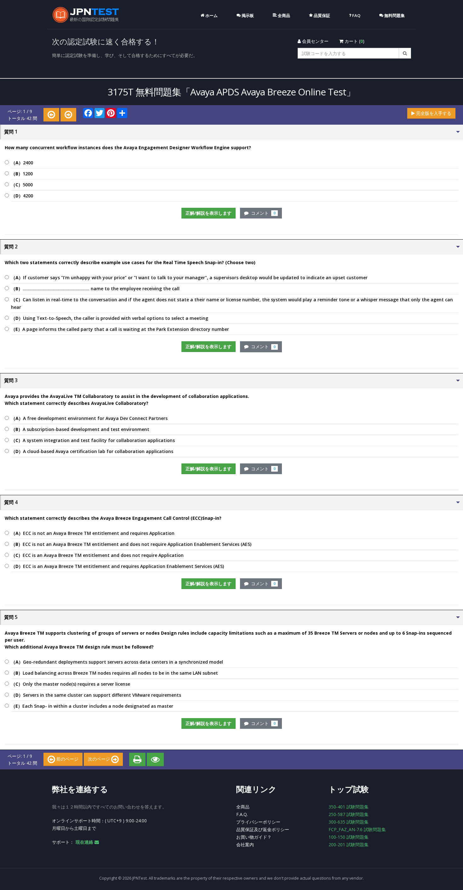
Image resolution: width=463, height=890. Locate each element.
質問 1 (11, 131)
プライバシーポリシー (258, 822)
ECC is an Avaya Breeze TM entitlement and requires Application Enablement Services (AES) (117, 566)
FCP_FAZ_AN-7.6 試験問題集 (357, 829)
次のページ (99, 759)
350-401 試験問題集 (349, 807)
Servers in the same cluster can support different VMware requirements (96, 695)
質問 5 (11, 617)
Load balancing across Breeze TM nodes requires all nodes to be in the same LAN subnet (114, 673)
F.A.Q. (242, 814)
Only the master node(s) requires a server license (70, 684)
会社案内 (245, 844)
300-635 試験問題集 (349, 822)
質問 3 (11, 380)
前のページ (66, 759)
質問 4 (11, 502)
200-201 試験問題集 (349, 844)
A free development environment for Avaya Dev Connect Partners (89, 418)
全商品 (242, 807)
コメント (262, 213)
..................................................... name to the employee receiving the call (95, 289)
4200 (22, 196)
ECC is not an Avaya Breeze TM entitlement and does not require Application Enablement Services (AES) (131, 544)
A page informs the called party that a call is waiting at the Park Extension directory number (120, 329)
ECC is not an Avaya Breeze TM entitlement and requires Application (92, 533)
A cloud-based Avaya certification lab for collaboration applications (92, 451)
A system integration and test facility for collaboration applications (93, 440)
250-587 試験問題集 (349, 814)
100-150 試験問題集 (349, 837)
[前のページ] (51, 115)
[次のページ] (68, 115)
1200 (22, 174)
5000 (22, 185)
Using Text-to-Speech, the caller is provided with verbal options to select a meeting (109, 318)
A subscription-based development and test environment (80, 429)
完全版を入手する (433, 113)
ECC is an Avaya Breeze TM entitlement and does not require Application (97, 555)
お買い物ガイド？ (254, 837)
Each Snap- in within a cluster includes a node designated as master (92, 706)
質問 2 (11, 246)
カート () (353, 41)
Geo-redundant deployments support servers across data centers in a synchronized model (117, 662)
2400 (22, 163)
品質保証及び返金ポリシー (262, 829)
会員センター (315, 41)
